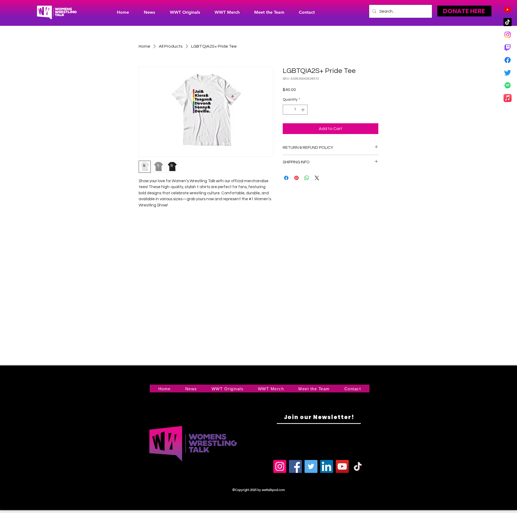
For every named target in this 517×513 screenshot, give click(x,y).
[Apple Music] (508, 98)
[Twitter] (508, 73)
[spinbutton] (295, 109)
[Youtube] (508, 9)
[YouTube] (342, 466)
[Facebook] (508, 60)
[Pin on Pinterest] (296, 178)
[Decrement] (287, 109)
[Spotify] (508, 85)
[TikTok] (508, 22)
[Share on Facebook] (286, 178)
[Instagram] (508, 35)
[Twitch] (508, 47)
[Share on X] (317, 178)
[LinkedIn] (326, 466)
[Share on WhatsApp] (306, 178)
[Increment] (303, 109)
